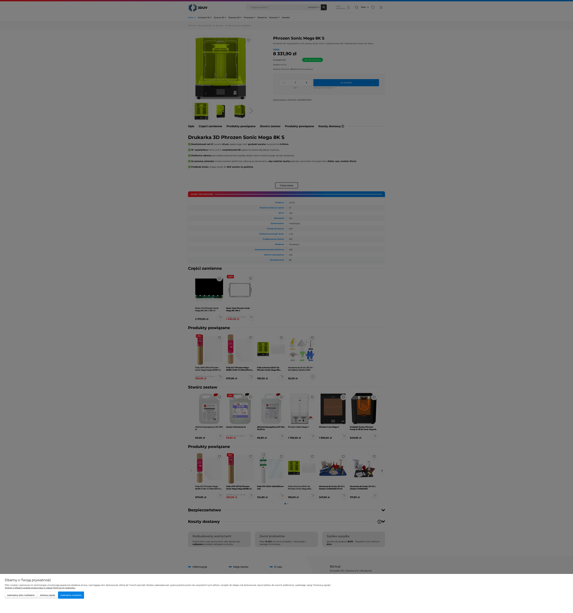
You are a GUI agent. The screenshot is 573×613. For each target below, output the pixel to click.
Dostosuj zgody (47, 595)
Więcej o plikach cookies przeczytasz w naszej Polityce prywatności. (40, 587)
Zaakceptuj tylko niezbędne (21, 595)
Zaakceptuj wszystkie (71, 595)
